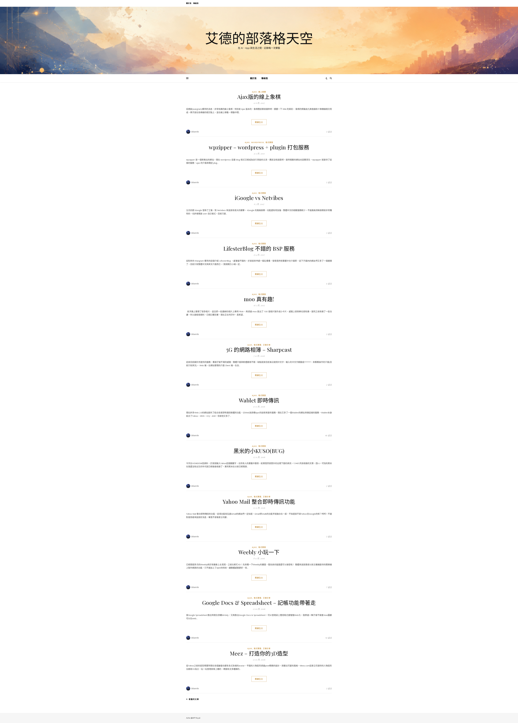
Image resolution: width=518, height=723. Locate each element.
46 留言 (328, 435)
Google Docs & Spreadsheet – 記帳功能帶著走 (259, 602)
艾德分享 (267, 345)
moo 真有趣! (259, 299)
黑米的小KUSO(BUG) (259, 450)
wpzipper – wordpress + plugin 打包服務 (259, 147)
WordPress (257, 142)
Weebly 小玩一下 (259, 552)
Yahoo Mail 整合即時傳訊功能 (259, 501)
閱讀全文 (259, 122)
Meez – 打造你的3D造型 (259, 653)
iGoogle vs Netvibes (259, 197)
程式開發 (269, 142)
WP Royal (196, 718)
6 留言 (329, 283)
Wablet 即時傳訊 (259, 400)
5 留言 (329, 182)
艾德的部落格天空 (259, 38)
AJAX (254, 92)
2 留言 (329, 384)
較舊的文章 (193, 699)
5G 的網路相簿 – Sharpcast (259, 349)
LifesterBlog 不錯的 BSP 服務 (259, 248)
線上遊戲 (262, 92)
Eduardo (195, 131)
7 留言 (329, 587)
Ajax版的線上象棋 (259, 96)
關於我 (188, 3)
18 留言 (328, 637)
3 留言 (329, 131)
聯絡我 (196, 3)
